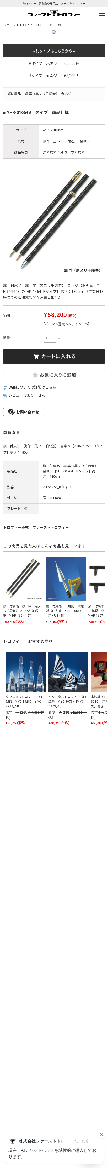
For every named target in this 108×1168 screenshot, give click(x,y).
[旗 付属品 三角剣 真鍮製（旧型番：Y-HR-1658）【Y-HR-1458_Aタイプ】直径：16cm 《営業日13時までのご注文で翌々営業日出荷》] (66, 579)
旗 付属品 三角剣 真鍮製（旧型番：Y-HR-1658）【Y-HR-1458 (65, 610)
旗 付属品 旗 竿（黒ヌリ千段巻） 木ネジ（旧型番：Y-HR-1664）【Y (22, 610)
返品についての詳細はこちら (32, 387)
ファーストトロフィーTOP (22, 25)
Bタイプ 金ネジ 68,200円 (54, 76)
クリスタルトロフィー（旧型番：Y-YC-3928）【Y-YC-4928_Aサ (25, 701)
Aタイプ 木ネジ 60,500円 (54, 63)
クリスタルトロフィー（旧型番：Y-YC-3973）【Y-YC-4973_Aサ (67, 701)
